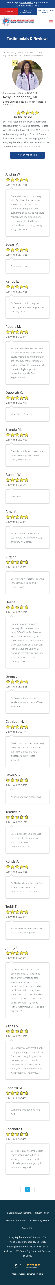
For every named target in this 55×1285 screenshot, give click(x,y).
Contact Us (27, 1228)
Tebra (40, 1273)
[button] (27, 11)
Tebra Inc (27, 1212)
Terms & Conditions (16, 1220)
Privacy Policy (42, 1212)
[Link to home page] (23, 22)
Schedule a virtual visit (27, 5)
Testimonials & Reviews (33, 55)
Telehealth (27, 2)
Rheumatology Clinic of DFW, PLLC (18, 52)
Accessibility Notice (39, 1220)
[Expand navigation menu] (51, 22)
